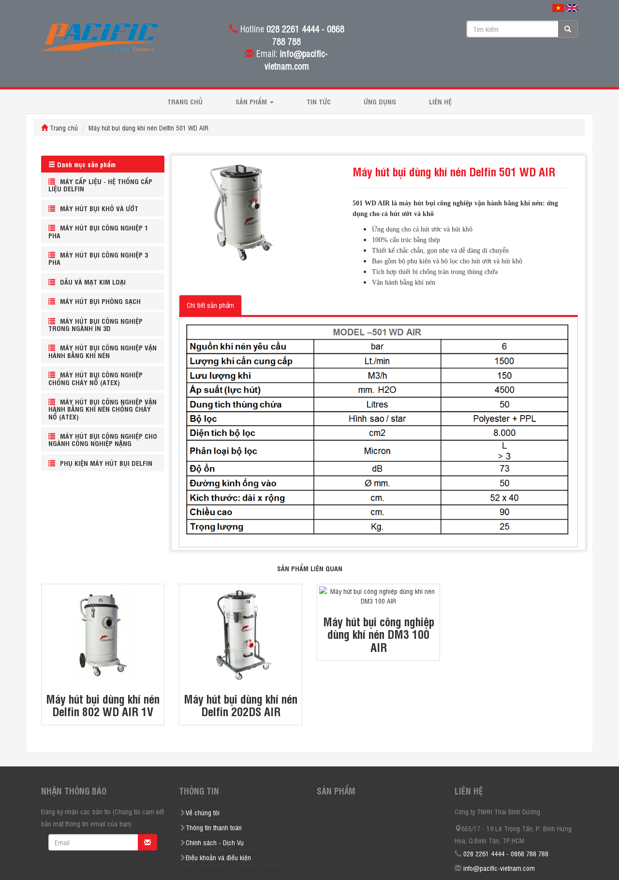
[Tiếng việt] (558, 7)
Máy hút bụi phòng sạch (100, 300)
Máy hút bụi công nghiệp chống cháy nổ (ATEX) (95, 378)
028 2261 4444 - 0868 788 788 (505, 853)
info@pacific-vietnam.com (499, 867)
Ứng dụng (380, 101)
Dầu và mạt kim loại (93, 281)
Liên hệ (440, 101)
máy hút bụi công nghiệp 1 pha (98, 231)
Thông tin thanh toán (214, 827)
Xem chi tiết (102, 616)
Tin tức (319, 101)
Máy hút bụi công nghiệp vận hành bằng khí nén (102, 351)
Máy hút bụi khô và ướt (99, 208)
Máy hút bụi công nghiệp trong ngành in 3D (95, 324)
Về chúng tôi (203, 812)
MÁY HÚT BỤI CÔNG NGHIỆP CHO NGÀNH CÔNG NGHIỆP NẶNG (102, 439)
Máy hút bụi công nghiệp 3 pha (98, 258)
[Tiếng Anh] (572, 7)
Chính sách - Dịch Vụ (215, 842)
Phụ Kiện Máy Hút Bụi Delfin (106, 462)
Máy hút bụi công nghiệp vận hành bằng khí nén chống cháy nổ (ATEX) (102, 409)
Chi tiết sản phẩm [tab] (210, 304)
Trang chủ (185, 101)
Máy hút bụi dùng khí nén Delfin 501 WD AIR (148, 127)
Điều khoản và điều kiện (218, 857)
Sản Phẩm (252, 101)
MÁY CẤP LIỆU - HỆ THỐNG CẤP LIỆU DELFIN (100, 184)
